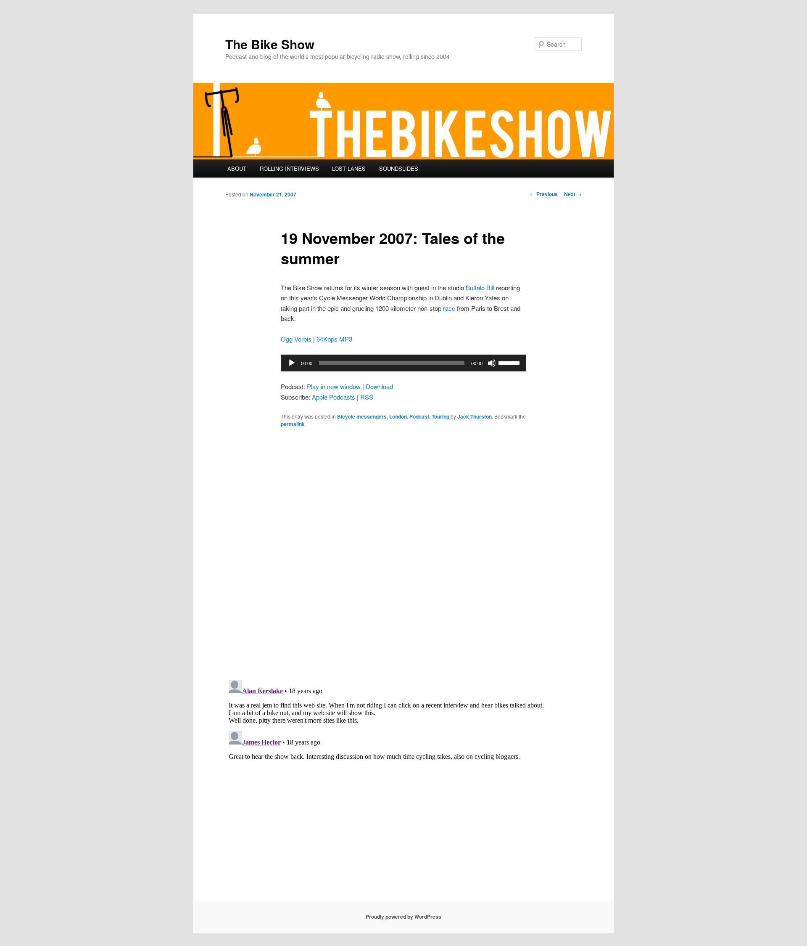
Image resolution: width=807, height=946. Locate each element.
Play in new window (334, 386)
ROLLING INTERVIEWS (289, 168)
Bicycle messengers (362, 416)
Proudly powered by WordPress (403, 916)
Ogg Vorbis (296, 338)
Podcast (419, 416)
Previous (544, 194)
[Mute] (492, 363)
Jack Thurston (474, 416)
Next (573, 194)
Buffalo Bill (480, 287)
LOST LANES (349, 168)
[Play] (291, 363)
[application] (403, 363)
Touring (440, 416)
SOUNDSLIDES (398, 168)
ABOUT (236, 168)
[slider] (510, 362)
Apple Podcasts (333, 396)
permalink (293, 424)
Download (379, 386)
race (449, 308)
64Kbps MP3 (334, 338)
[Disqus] (403, 553)
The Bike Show (269, 44)
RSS (366, 396)
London (398, 416)
